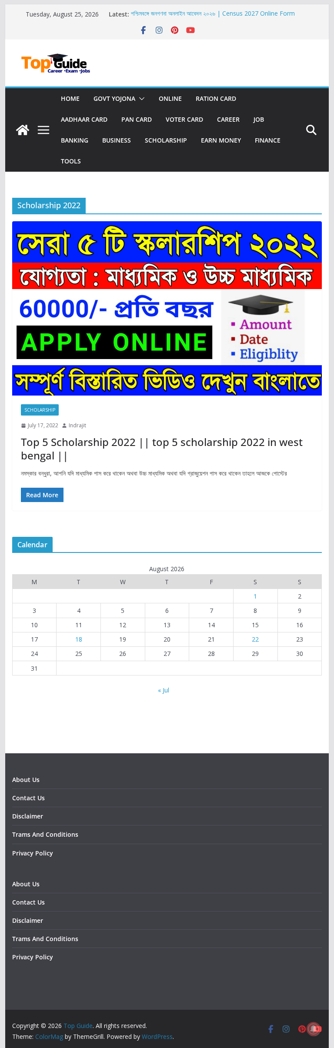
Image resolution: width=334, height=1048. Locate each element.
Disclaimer (27, 816)
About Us (26, 779)
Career (228, 119)
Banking (74, 140)
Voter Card (184, 119)
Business (116, 140)
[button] (140, 99)
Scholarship (166, 140)
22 (255, 639)
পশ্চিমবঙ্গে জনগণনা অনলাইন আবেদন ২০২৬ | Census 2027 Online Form (213, 14)
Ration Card (216, 98)
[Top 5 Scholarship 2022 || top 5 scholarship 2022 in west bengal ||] (167, 308)
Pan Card (136, 119)
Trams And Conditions (45, 834)
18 (78, 639)
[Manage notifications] (314, 1029)
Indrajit (77, 425)
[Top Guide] (22, 130)
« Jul (163, 690)
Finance (268, 140)
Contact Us (28, 798)
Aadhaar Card (84, 119)
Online (170, 98)
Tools (71, 161)
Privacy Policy (32, 853)
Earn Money (221, 140)
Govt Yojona (114, 98)
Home (70, 98)
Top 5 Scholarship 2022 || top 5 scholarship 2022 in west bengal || (162, 448)
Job (259, 119)
